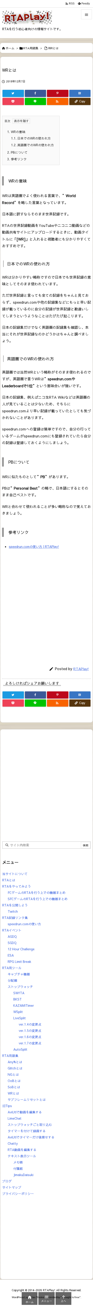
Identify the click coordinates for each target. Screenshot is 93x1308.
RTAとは (8, 880)
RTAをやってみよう (16, 886)
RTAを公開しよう (15, 905)
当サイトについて (15, 873)
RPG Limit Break (19, 961)
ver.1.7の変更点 (30, 1043)
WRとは (53, 48)
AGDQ (12, 936)
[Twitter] (13, 93)
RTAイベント (11, 930)
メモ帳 (18, 1162)
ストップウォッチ (20, 986)
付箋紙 (18, 1168)
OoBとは (14, 1080)
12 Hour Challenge (21, 949)
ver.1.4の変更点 (30, 1024)
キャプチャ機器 (19, 974)
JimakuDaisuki (23, 1174)
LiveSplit (19, 1018)
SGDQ (12, 942)
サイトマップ (11, 1187)
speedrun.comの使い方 (24, 924)
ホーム (10, 48)
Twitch (13, 911)
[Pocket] (13, 101)
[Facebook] (35, 93)
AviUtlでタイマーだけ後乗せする (31, 1137)
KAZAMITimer (23, 1005)
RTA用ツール (11, 968)
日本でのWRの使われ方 (31, 138)
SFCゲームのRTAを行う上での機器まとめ (37, 899)
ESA (11, 955)
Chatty (13, 1143)
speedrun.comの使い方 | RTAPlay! (34, 546)
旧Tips (7, 1106)
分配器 (12, 980)
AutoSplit (20, 1049)
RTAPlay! (81, 668)
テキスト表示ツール (22, 1156)
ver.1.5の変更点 (30, 1030)
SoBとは (14, 1087)
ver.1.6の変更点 (30, 1037)
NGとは (13, 1074)
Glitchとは (15, 1068)
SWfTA (18, 993)
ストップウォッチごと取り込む (30, 1124)
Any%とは (15, 1062)
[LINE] (35, 101)
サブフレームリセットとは (27, 1099)
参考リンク (17, 159)
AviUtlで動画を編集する (25, 1112)
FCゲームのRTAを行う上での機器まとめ (36, 892)
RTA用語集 (30, 48)
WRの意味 (16, 131)
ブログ (7, 1181)
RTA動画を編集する (22, 1149)
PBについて (17, 152)
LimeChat (14, 1118)
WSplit (18, 1011)
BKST (17, 999)
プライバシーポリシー (18, 1193)
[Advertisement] (46, 606)
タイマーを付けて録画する (27, 1131)
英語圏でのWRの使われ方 (32, 145)
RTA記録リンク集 (15, 917)
